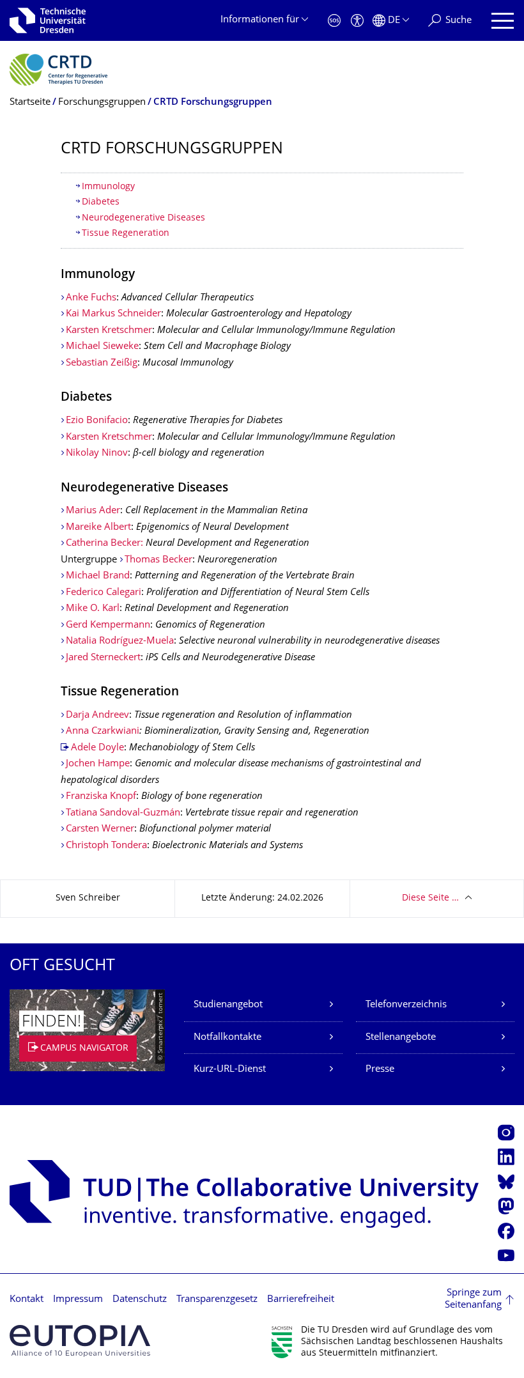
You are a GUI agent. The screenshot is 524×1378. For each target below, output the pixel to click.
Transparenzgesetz (217, 1299)
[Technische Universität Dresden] (48, 20)
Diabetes (100, 202)
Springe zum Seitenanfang (473, 1300)
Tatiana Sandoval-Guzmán (123, 813)
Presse (380, 1069)
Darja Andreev (97, 715)
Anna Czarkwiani (102, 731)
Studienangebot (228, 1005)
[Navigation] (502, 21)
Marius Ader (93, 511)
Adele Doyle (97, 748)
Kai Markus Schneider (113, 314)
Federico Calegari (103, 593)
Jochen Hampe (98, 764)
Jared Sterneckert (103, 658)
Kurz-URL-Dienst (230, 1069)
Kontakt (26, 1299)
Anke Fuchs (91, 298)
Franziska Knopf (101, 796)
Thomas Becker (158, 560)
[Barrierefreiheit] (357, 21)
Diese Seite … (430, 898)
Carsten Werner (100, 829)
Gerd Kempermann (108, 625)
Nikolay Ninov (97, 453)
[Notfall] (334, 21)
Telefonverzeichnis (406, 1005)
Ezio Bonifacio (97, 421)
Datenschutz (139, 1299)
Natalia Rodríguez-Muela (120, 641)
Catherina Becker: (106, 543)
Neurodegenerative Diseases (143, 218)
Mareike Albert (98, 527)
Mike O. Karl (92, 609)
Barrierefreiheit (300, 1299)
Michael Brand (98, 576)
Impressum (78, 1299)
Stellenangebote (401, 1037)
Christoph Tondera (106, 846)
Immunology (108, 187)
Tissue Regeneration (125, 233)
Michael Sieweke (102, 347)
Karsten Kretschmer (109, 331)
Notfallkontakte (227, 1037)
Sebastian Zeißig (101, 363)
